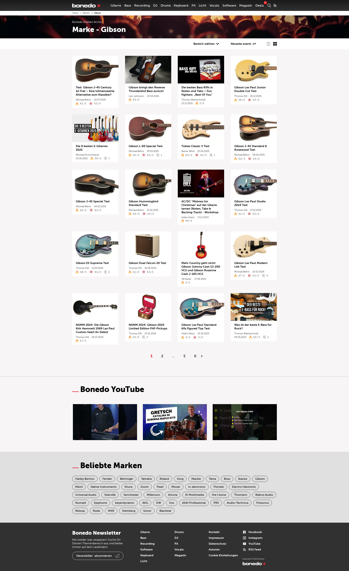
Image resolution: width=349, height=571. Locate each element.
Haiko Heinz (188, 217)
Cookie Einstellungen (223, 555)
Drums (166, 5)
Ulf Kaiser (186, 279)
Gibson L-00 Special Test (146, 146)
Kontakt (214, 532)
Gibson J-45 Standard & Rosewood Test (250, 148)
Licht (202, 5)
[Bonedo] (86, 5)
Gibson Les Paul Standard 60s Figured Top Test (198, 326)
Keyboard (181, 5)
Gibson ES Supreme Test (92, 263)
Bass (127, 5)
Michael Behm (83, 99)
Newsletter (94, 556)
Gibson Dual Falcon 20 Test (147, 263)
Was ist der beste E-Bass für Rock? (253, 326)
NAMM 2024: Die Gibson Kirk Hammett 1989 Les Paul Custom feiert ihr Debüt (95, 328)
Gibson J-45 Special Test (93, 201)
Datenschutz (217, 543)
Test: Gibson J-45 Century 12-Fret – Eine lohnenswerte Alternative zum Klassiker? (95, 91)
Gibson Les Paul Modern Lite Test (251, 264)
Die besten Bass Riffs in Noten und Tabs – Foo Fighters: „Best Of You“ (197, 91)
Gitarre (116, 5)
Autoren (214, 549)
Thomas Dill (240, 96)
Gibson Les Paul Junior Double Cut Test (250, 89)
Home (75, 13)
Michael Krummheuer (87, 154)
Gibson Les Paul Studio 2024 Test (250, 203)
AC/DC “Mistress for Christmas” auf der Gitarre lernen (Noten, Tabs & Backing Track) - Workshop (199, 207)
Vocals (214, 5)
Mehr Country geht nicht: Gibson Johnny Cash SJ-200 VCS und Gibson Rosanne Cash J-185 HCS (200, 268)
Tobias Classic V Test (195, 146)
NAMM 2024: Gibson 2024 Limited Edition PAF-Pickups (148, 326)
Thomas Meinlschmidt (193, 99)
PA (194, 5)
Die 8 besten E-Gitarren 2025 (92, 148)
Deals (259, 5)
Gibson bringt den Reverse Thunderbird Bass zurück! (147, 89)
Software (229, 5)
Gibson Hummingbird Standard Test (143, 203)
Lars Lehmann (136, 96)
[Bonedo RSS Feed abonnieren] (275, 5)
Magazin (245, 5)
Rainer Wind (187, 151)
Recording (142, 5)
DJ (155, 5)
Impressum (216, 538)
